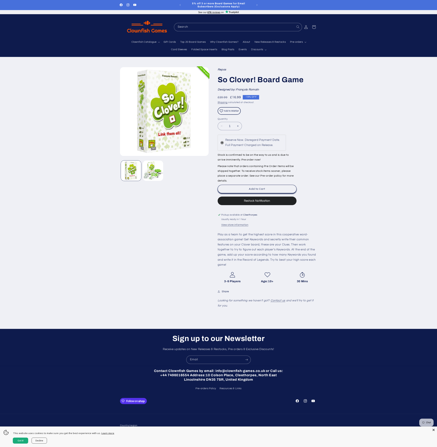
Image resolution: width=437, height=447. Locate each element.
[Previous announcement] (180, 5)
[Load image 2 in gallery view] (153, 171)
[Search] (298, 27)
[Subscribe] (247, 360)
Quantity (223, 119)
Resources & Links (231, 388)
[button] (145, 42)
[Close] (433, 430)
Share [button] (225, 291)
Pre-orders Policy (205, 388)
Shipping (223, 102)
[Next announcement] (257, 5)
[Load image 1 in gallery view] (131, 171)
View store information (234, 225)
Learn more (107, 433)
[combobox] (238, 27)
